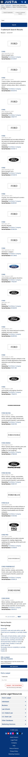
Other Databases (7, 720)
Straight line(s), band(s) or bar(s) (10, 643)
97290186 (14, 516)
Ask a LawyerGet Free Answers (7, 658)
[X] (20, 733)
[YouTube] (8, 733)
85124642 (14, 255)
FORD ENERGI (6, 443)
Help (14, 745)
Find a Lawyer (5, 673)
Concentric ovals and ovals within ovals (12, 630)
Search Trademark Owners (20, 13)
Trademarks (8, 5)
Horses (3, 628)
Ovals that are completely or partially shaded (14, 632)
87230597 (14, 59)
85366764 (14, 229)
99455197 (14, 484)
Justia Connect (14, 737)
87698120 (14, 579)
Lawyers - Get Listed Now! (14, 685)
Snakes (3, 651)
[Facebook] (11, 733)
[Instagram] (13, 733)
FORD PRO (5, 535)
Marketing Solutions (8, 724)
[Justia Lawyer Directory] (22, 733)
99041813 (14, 609)
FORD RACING (6, 413)
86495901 (14, 203)
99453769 (14, 424)
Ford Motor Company (14, 57)
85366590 (14, 308)
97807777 (14, 117)
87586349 (14, 454)
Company (14, 743)
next (19, 617)
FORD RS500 (5, 598)
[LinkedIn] (6, 733)
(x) (11, 7)
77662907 (14, 282)
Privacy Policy (14, 751)
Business (5, 705)
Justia (2, 5)
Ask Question (14, 666)
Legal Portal (14, 740)
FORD (3, 51)
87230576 (14, 175)
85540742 (14, 91)
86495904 (14, 336)
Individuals (5, 702)
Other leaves (4, 645)
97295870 (14, 547)
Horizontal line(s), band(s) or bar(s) (11, 641)
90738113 (14, 149)
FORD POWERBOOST (8, 566)
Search (14, 25)
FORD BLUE (5, 503)
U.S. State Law (6, 717)
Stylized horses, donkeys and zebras (11, 640)
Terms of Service (14, 748)
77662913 (14, 394)
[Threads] (15, 733)
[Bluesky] (17, 733)
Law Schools (6, 709)
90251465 (14, 368)
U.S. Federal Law (7, 713)
